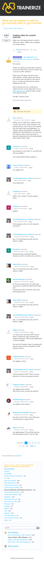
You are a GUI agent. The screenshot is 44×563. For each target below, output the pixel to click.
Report (33, 120)
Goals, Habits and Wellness (12, 492)
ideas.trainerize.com (19, 91)
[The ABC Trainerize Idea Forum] (21, 8)
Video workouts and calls (11, 518)
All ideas (6, 471)
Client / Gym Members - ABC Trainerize (19, 535)
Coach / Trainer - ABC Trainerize (15, 465)
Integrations (7, 497)
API (5, 478)
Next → (32, 446)
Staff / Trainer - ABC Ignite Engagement (19, 542)
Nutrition (6, 508)
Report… (19, 52)
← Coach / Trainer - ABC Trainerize (12, 28)
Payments (7, 513)
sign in (20, 455)
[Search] (38, 527)
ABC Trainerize (13, 546)
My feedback (8, 473)
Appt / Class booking (10, 480)
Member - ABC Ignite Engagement (18, 539)
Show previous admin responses (22, 100)
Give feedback (13, 532)
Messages (7, 504)
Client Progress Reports (11, 485)
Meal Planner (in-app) (10, 499)
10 (27, 446)
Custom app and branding (11, 487)
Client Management (10, 483)
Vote (6, 40)
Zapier (6, 520)
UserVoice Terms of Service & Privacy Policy (22, 558)
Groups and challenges (11, 494)
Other (5, 511)
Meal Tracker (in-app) (10, 501)
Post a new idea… (9, 469)
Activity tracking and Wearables (13, 476)
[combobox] (20, 527)
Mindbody (7, 506)
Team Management (9, 515)
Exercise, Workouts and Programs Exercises (19, 465)
